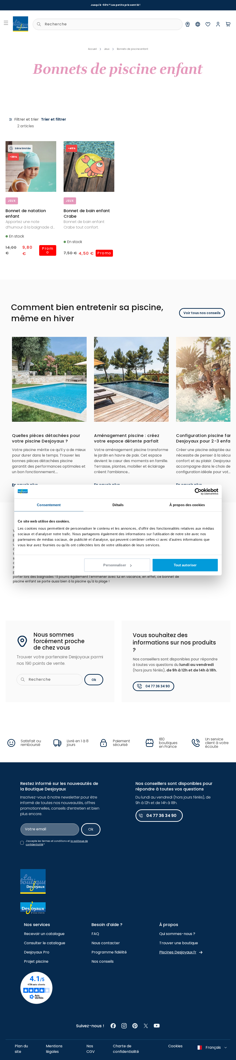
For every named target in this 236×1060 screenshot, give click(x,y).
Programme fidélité (109, 952)
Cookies (175, 1046)
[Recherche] (39, 24)
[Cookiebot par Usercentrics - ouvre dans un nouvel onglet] (198, 491)
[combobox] (107, 24)
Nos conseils (102, 961)
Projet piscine (36, 961)
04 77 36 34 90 (157, 686)
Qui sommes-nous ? (177, 933)
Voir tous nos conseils (202, 313)
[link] (113, 1025)
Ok (93, 679)
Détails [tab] (118, 505)
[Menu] (6, 23)
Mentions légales (54, 1048)
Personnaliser (114, 565)
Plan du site (21, 1048)
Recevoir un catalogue (44, 933)
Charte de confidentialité (126, 1048)
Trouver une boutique (178, 943)
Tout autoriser (185, 565)
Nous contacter (105, 943)
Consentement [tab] (49, 505)
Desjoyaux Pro (36, 952)
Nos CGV (90, 1048)
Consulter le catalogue (44, 943)
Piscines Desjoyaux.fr (177, 952)
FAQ (95, 933)
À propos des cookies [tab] (187, 505)
